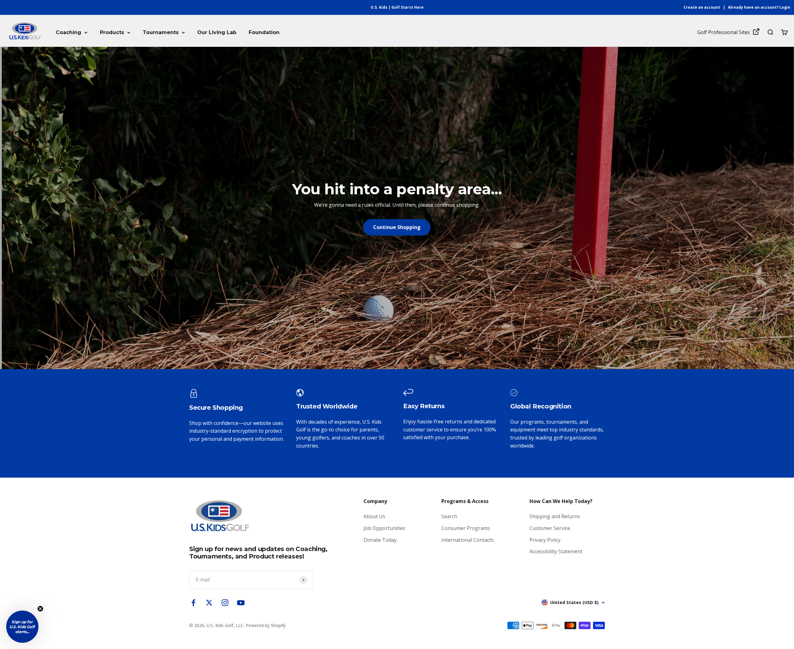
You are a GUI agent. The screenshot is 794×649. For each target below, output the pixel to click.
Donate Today (380, 539)
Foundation (264, 32)
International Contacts (467, 539)
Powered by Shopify (266, 625)
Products (112, 32)
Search (449, 516)
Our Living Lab (216, 32)
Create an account (702, 7)
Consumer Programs (465, 528)
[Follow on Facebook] (193, 602)
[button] (22, 627)
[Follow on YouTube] (241, 602)
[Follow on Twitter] (209, 602)
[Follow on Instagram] (225, 602)
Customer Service (549, 528)
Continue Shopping (397, 227)
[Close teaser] (40, 609)
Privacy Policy (544, 539)
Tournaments (161, 32)
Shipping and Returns (554, 516)
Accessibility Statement (555, 551)
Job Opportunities (384, 528)
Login (784, 7)
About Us (374, 516)
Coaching (68, 32)
